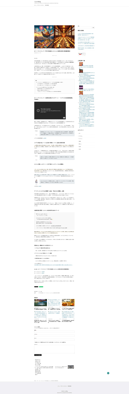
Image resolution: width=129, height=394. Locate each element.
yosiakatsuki (64, 392)
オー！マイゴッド (47, 292)
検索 (78, 26)
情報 (41, 291)
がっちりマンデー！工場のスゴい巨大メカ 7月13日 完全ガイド (61, 367)
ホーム (35, 5)
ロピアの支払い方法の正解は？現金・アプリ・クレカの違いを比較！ (86, 67)
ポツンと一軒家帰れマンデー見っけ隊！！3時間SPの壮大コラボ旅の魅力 (54, 309)
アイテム (80, 136)
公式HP (44, 138)
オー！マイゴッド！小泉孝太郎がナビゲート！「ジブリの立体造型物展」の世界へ (49, 82)
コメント (35, 344)
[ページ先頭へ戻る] (108, 373)
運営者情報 (47, 5)
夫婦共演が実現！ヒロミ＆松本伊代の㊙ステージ (45, 88)
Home (35, 380)
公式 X (43, 273)
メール (35, 334)
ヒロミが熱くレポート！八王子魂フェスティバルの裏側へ (46, 85)
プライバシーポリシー (40, 5)
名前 (35, 330)
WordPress (70, 392)
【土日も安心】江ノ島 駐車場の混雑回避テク (86, 45)
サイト (35, 338)
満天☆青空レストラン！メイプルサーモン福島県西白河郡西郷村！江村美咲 (40, 309)
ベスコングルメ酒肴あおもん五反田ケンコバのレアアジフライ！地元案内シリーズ (86, 126)
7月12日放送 (41, 292)
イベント (80, 138)
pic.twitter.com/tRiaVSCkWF (56, 225)
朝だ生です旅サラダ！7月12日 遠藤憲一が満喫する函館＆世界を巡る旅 (47, 367)
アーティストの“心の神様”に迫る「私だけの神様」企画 (45, 87)
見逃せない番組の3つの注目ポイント (43, 90)
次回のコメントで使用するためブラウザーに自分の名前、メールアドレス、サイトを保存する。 (50, 342)
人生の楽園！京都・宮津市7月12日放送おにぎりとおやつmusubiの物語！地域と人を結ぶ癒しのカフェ (53, 264)
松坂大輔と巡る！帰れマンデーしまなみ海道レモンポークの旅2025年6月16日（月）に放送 (40, 321)
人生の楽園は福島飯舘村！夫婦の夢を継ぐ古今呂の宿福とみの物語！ (68, 321)
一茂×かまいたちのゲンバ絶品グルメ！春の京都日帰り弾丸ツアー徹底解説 (54, 321)
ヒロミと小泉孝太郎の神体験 (55, 292)
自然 (80, 149)
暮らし (80, 143)
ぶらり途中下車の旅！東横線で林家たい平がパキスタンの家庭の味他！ (68, 309)
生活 (80, 146)
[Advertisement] (64, 16)
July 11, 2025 (64, 227)
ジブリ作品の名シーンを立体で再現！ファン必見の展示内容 (47, 83)
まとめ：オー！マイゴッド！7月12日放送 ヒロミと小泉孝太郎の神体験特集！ (50, 91)
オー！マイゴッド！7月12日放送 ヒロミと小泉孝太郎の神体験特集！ (48, 380)
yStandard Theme (59, 392)
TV (40, 52)
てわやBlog (37, 1)
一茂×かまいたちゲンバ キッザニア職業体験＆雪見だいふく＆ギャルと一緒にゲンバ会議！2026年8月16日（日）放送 (86, 38)
